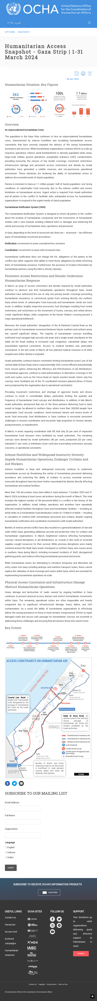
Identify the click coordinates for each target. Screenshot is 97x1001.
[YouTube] (52, 931)
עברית (10, 23)
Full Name (10, 815)
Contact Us (33, 984)
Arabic (10, 857)
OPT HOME (10, 32)
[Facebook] (7, 783)
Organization (11, 829)
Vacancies (10, 924)
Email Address (12, 802)
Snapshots (23, 32)
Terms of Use (63, 984)
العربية (18, 22)
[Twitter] (14, 783)
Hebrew (11, 852)
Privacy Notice (52, 984)
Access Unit (11, 931)
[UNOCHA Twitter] (59, 919)
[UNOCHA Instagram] (52, 925)
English (11, 847)
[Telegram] (59, 925)
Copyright (41, 984)
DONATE (81, 954)
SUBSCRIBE (53, 892)
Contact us (10, 917)
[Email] (21, 783)
